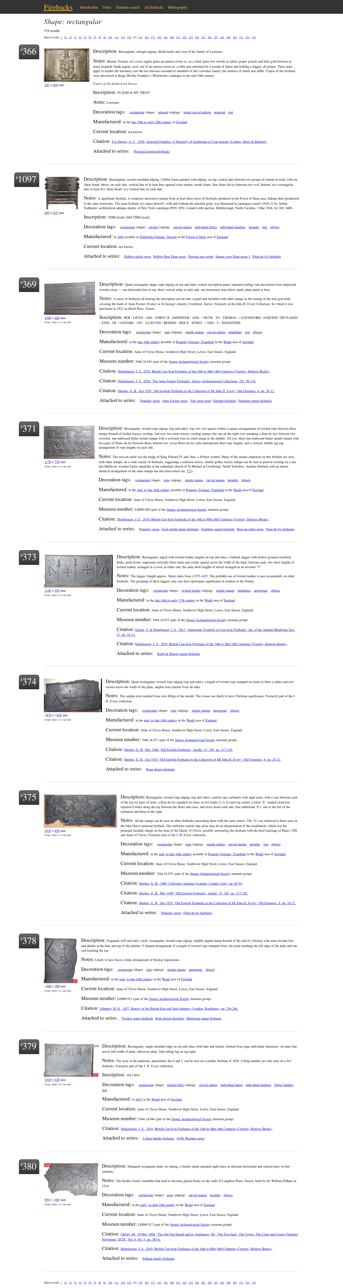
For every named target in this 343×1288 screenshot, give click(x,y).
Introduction (89, 7)
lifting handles (283, 1085)
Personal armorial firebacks (152, 151)
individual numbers (232, 227)
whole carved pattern (197, 112)
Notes (107, 7)
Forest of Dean (196, 237)
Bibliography (177, 7)
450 (57, 830)
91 (104, 37)
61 (90, 37)
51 (85, 37)
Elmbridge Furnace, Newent (158, 237)
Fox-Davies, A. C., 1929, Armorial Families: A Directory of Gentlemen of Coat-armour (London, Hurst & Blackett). (189, 141)
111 (117, 37)
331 (254, 37)
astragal (163, 112)
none (170, 1195)
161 (147, 37)
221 (184, 37)
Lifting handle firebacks (158, 1138)
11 (65, 37)
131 (129, 37)
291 (229, 37)
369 (29, 284)
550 (57, 590)
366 (29, 51)
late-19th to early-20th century (151, 122)
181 (159, 37)
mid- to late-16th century (153, 490)
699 (47, 213)
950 (47, 1199)
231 (191, 37)
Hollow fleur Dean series (169, 256)
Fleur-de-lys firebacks (266, 256)
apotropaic (261, 590)
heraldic (254, 227)
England (181, 122)
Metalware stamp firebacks (203, 1018)
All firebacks (153, 7)
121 (123, 37)
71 (95, 37)
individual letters (206, 227)
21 (70, 37)
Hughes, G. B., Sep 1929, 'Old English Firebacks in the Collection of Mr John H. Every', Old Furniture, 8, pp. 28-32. (196, 391)
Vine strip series (200, 400)
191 (166, 37)
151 (140, 37)
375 (29, 796)
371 (29, 428)
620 (57, 1079)
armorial (219, 112)
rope (167, 332)
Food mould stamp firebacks (180, 529)
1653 (139, 1099)
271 (216, 37)
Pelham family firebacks (159, 1258)
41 (80, 37)
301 (235, 37)
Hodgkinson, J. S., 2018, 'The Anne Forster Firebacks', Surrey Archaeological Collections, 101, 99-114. (187, 381)
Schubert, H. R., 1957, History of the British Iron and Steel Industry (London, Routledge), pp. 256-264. (169, 1008)
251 (203, 37)
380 (29, 1166)
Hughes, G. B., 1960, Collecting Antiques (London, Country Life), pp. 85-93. (191, 883)
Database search (128, 7)
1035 (48, 830)
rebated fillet (175, 1085)
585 (57, 1199)
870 (48, 715)
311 (241, 37)
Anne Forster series (175, 400)
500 (48, 986)
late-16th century (149, 342)
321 (247, 37)
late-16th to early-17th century (175, 600)
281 (222, 37)
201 (172, 37)
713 (189, 471)
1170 (48, 462)
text (230, 112)
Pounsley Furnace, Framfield (195, 342)
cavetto (153, 227)
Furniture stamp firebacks (255, 400)
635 (55, 213)
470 (59, 715)
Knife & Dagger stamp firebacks (178, 653)
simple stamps (195, 332)
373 (29, 556)
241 (197, 37)
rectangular (137, 112)
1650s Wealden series (190, 1138)
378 (29, 940)
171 (153, 37)
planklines (235, 332)
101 (110, 37)
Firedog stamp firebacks (137, 1018)
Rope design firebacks (160, 769)
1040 (48, 318)
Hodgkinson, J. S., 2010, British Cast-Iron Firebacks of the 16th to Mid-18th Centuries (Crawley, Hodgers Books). (194, 371)
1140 (48, 590)
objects (274, 227)
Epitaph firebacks (224, 400)
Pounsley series (150, 400)
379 (29, 1045)
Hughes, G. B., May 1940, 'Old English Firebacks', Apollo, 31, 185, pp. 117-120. (178, 749)
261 (210, 37)
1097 (27, 178)
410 (55, 85)
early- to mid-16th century (157, 1205)
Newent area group (200, 256)
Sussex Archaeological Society (189, 361)
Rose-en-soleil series (250, 529)
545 (47, 85)
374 (29, 681)
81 (99, 37)
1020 (48, 1079)
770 (57, 462)
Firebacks (58, 7)
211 (178, 37)
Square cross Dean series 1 (232, 256)
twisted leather (191, 590)
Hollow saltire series (137, 256)
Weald (227, 342)
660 (57, 318)
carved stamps (182, 227)
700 (57, 986)
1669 (120, 237)
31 (75, 37)
